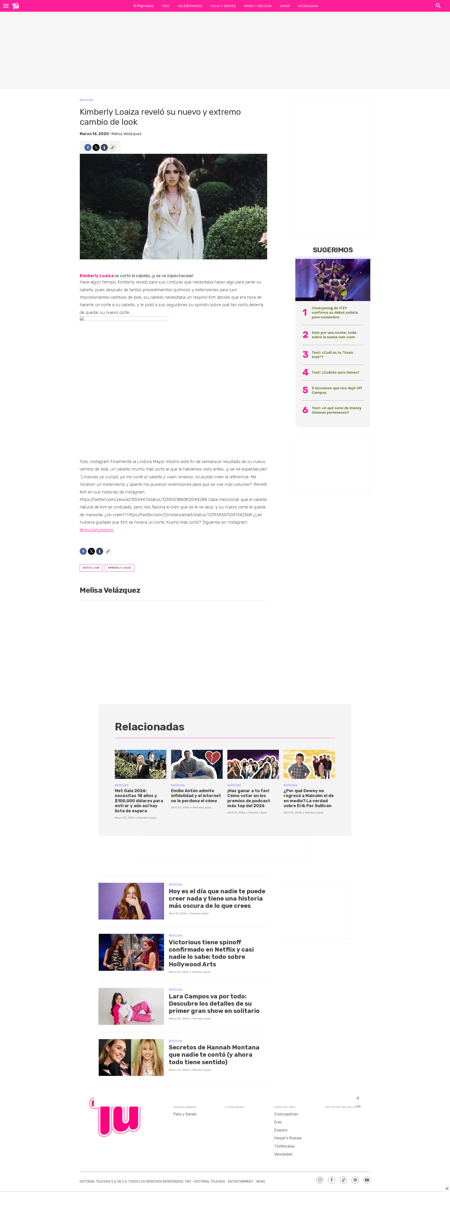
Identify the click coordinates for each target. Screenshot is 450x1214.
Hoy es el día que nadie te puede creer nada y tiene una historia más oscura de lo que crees (217, 898)
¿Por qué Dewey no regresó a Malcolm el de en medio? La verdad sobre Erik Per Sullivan (309, 798)
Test (165, 6)
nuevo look (91, 567)
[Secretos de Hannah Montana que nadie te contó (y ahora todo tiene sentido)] (131, 1057)
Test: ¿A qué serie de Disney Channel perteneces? (336, 410)
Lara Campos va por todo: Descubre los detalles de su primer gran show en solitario (214, 1004)
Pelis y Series (223, 6)
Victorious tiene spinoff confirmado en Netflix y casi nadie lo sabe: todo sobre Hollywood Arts (211, 953)
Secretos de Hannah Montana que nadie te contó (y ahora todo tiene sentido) (214, 1055)
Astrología (308, 6)
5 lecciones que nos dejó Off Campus (337, 390)
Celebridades (190, 6)
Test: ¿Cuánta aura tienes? (335, 372)
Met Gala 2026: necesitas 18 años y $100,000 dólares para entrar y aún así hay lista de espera (139, 800)
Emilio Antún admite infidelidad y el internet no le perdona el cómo (196, 795)
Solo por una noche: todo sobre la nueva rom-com (334, 334)
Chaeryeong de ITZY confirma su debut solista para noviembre (335, 312)
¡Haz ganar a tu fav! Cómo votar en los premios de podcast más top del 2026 (248, 798)
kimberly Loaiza (119, 567)
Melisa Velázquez (127, 134)
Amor (285, 6)
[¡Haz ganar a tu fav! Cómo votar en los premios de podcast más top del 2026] (253, 764)
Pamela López (147, 817)
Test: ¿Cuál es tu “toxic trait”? (332, 354)
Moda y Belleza (258, 6)
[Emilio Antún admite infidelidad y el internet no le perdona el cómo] (197, 764)
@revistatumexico (96, 530)
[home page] (15, 5)
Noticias (86, 100)
